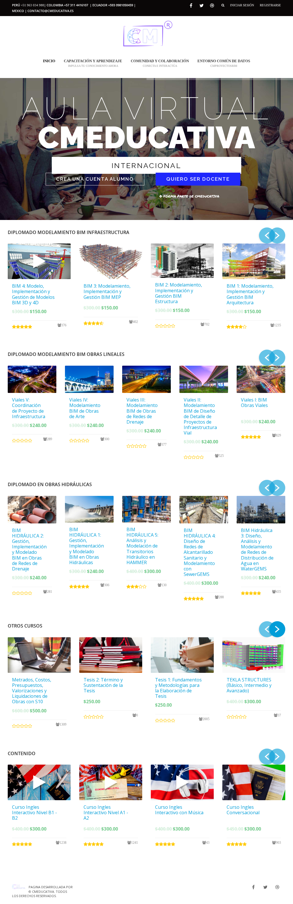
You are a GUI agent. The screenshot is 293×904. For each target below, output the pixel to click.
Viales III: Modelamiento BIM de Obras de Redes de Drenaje (142, 411)
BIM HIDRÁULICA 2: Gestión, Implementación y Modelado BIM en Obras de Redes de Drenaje (29, 549)
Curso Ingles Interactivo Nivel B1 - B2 (34, 812)
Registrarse (270, 5)
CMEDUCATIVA (43, 891)
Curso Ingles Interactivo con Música (179, 810)
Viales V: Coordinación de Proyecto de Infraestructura (28, 408)
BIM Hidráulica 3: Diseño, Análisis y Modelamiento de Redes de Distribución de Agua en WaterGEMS (257, 549)
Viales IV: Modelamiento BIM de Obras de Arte (84, 408)
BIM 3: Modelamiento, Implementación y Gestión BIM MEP (107, 291)
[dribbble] (212, 5)
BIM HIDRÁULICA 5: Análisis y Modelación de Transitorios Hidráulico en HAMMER (142, 546)
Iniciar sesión (242, 5)
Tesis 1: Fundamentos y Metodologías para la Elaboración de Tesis (178, 688)
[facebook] (191, 5)
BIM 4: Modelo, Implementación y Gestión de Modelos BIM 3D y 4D (33, 294)
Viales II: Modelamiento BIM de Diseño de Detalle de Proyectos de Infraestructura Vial (200, 416)
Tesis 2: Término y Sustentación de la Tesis (103, 685)
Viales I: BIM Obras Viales (254, 402)
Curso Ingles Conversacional (243, 810)
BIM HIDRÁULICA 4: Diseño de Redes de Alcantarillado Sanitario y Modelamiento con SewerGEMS (199, 552)
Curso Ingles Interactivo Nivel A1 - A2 (106, 812)
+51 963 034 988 (32, 5)
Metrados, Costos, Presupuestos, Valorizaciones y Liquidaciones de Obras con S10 (31, 691)
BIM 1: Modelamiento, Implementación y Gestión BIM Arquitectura (250, 294)
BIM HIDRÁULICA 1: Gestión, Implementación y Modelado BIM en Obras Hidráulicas (86, 546)
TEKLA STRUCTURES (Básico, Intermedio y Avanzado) (249, 685)
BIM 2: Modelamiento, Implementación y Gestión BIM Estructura (178, 293)
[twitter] (201, 5)
